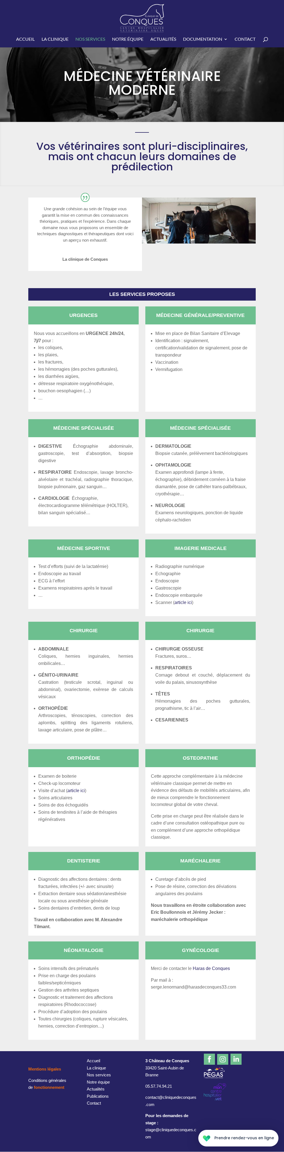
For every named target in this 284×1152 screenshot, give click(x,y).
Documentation (202, 39)
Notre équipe (127, 39)
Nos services (90, 39)
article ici (183, 602)
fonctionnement (49, 1087)
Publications (98, 1096)
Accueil (25, 39)
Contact (245, 39)
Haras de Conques (211, 968)
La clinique (55, 39)
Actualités (163, 39)
